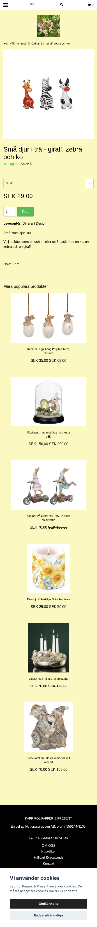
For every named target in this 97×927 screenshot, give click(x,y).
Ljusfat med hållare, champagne (48, 678)
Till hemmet (20, 43)
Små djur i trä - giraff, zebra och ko (49, 43)
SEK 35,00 (48, 360)
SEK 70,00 (48, 527)
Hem (7, 43)
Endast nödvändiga (48, 915)
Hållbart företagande (48, 857)
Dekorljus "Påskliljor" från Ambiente (48, 599)
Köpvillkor (48, 851)
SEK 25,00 (48, 607)
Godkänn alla (48, 903)
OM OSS (48, 845)
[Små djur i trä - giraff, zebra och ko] (48, 94)
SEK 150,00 (48, 444)
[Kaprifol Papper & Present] (48, 26)
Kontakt (48, 863)
